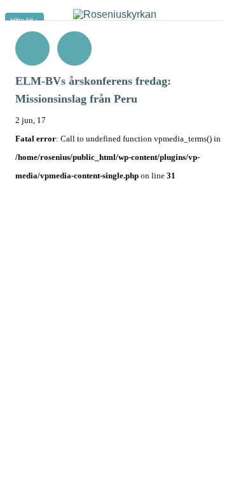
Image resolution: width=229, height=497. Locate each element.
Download (74, 48)
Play (32, 48)
